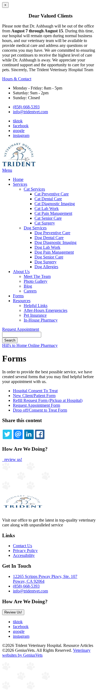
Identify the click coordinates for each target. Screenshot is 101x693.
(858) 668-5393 (26, 107)
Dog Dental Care (49, 237)
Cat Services (34, 189)
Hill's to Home (15, 345)
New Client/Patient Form (34, 395)
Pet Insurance (35, 315)
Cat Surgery (44, 223)
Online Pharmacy (43, 345)
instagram (21, 135)
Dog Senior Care (48, 257)
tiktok (18, 121)
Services (20, 184)
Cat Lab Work (46, 208)
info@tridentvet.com (30, 111)
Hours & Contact (16, 79)
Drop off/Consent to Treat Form (40, 410)
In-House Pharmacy (41, 320)
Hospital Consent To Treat (35, 390)
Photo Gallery (35, 281)
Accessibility (24, 555)
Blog (28, 286)
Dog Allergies (46, 266)
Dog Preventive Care (52, 232)
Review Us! (13, 612)
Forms (18, 296)
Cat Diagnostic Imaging (54, 203)
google (19, 130)
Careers (30, 291)
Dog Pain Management (54, 252)
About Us (21, 271)
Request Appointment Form (36, 405)
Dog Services (35, 228)
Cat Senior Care (48, 218)
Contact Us (22, 545)
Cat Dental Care (48, 198)
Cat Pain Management (53, 213)
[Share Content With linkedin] (28, 434)
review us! (12, 459)
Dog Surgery (45, 262)
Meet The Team (37, 276)
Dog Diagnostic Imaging (55, 242)
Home (18, 179)
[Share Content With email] (18, 434)
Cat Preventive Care (51, 194)
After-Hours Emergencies (45, 310)
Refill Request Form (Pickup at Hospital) (47, 400)
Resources (21, 300)
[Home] (19, 165)
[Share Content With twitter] (7, 434)
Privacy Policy (25, 550)
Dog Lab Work (47, 247)
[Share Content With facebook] (39, 434)
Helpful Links (35, 305)
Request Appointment (20, 329)
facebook (21, 125)
